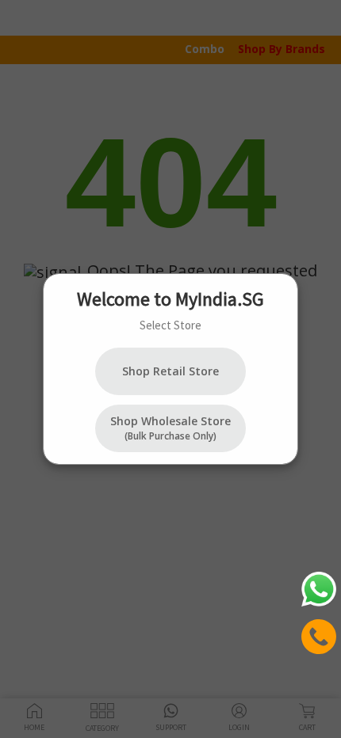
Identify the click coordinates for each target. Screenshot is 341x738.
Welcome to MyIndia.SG (170, 299)
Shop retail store (170, 371)
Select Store (170, 325)
